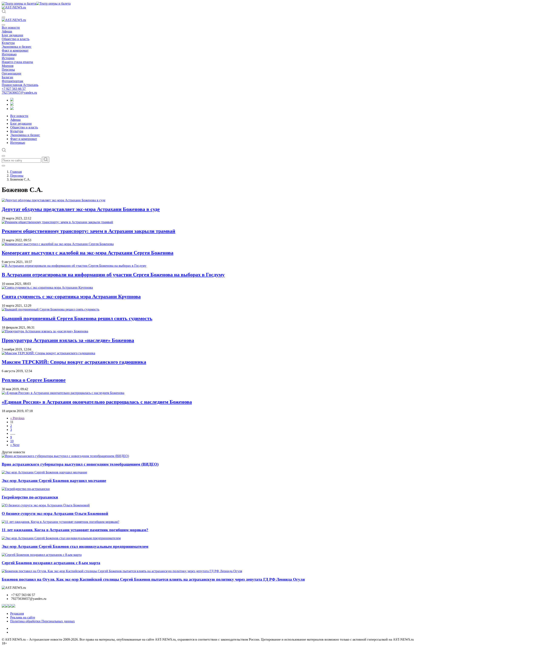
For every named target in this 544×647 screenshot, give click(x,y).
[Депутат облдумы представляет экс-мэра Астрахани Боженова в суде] (53, 200)
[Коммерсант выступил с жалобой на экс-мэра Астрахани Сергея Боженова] (58, 244)
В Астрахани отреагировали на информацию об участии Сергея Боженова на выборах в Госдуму (113, 274)
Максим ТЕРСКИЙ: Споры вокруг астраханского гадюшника (74, 362)
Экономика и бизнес (16, 46)
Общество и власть (15, 39)
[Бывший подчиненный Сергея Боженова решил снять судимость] (50, 309)
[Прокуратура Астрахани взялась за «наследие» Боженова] (45, 331)
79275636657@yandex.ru (19, 92)
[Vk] (12, 108)
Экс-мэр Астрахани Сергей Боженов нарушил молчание (54, 480)
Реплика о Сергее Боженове (34, 380)
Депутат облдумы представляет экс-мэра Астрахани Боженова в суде (81, 209)
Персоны (8, 69)
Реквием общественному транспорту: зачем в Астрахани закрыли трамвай (88, 231)
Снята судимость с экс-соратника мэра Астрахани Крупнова (71, 296)
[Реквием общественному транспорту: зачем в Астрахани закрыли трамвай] (57, 222)
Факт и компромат (15, 50)
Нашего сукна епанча (17, 62)
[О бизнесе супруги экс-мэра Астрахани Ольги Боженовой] (46, 505)
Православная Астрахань (20, 85)
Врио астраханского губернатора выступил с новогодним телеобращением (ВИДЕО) (80, 464)
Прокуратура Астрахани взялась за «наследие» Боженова (68, 340)
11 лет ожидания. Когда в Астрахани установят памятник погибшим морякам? (75, 530)
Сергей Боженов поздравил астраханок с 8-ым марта (51, 563)
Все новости (11, 27)
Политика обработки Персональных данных (42, 621)
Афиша (7, 31)
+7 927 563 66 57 (14, 88)
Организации (11, 73)
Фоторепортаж (12, 81)
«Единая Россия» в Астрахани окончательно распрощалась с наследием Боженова (97, 402)
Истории (8, 58)
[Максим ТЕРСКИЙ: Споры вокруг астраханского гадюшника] (48, 353)
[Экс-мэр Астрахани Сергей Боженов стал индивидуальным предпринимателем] (61, 538)
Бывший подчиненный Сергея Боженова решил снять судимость (77, 318)
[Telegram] (12, 100)
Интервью (9, 54)
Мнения (7, 66)
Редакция (17, 613)
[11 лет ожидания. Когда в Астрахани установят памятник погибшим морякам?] (60, 522)
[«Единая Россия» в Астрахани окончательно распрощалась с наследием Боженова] (63, 393)
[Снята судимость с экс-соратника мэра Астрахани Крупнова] (47, 287)
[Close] (3, 24)
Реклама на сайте (22, 617)
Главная (16, 172)
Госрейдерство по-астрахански (30, 497)
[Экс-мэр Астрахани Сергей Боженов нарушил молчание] (44, 472)
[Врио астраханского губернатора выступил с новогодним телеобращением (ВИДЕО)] (65, 456)
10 (12, 441)
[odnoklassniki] (12, 104)
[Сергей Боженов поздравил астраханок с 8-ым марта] (42, 555)
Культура (8, 43)
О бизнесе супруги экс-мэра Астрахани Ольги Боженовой (55, 513)
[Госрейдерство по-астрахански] (26, 489)
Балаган (7, 77)
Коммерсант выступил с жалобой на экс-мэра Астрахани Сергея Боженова (87, 253)
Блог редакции (12, 35)
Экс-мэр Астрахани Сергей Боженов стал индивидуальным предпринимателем (75, 546)
